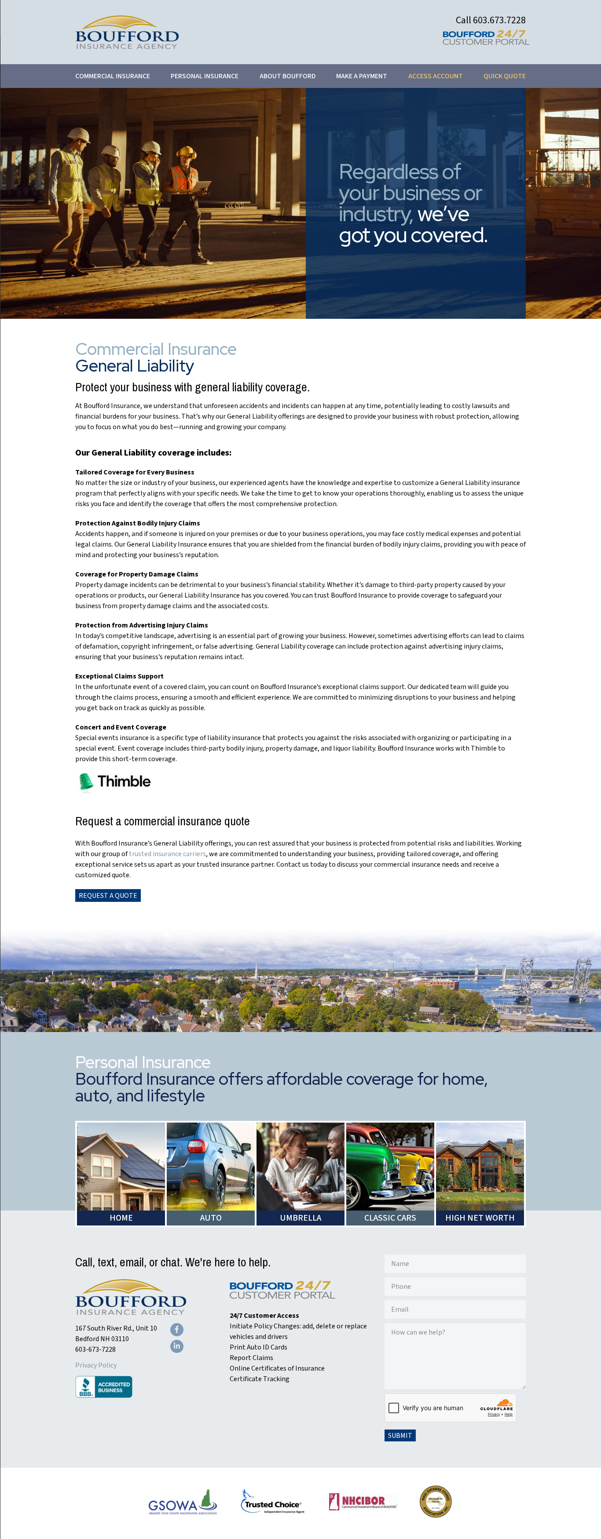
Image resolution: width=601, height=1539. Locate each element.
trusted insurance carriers (167, 854)
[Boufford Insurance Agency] (127, 46)
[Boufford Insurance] (130, 1312)
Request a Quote (108, 896)
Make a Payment (361, 76)
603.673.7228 (499, 20)
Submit (400, 1436)
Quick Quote (505, 76)
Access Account (435, 76)
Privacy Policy (96, 1365)
